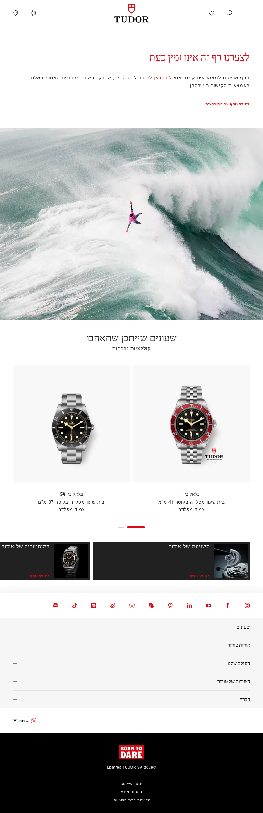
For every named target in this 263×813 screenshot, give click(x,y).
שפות (23, 720)
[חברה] (131, 699)
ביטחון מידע (131, 791)
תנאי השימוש (132, 783)
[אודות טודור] (131, 645)
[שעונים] (131, 627)
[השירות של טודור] (131, 681)
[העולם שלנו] (131, 663)
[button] (229, 13)
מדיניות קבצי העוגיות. (132, 799)
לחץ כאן (163, 77)
